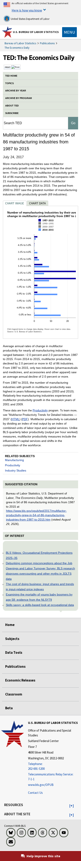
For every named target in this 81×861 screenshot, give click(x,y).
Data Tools (13, 652)
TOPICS (9, 83)
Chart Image (14, 203)
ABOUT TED (12, 105)
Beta (9, 708)
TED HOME (11, 76)
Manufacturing (14, 460)
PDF (25, 419)
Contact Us (35, 793)
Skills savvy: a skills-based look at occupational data (40, 605)
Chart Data (37, 203)
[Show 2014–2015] (46, 233)
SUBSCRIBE (11, 113)
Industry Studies (15, 470)
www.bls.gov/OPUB (41, 785)
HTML (15, 419)
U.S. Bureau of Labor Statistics (36, 32)
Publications (47, 43)
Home (10, 624)
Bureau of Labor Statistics (20, 43)
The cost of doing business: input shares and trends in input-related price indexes (40, 586)
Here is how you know (27, 10)
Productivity (40, 410)
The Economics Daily (17, 47)
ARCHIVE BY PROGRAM (18, 98)
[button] (71, 805)
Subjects (12, 638)
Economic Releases (20, 680)
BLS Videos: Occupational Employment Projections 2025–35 (39, 555)
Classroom (13, 694)
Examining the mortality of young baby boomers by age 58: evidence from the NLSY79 (39, 597)
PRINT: (8, 67)
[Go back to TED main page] (40, 58)
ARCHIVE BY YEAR (15, 90)
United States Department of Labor (29, 19)
